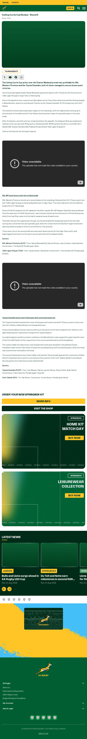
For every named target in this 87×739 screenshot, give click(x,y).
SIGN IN (70, 8)
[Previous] (4, 589)
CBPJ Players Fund (10, 695)
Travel (5, 2)
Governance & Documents (13, 691)
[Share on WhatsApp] (21, 77)
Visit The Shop (43, 408)
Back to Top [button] (43, 733)
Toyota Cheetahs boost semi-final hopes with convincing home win (28, 318)
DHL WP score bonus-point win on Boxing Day (20, 195)
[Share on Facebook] (16, 77)
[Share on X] (4, 77)
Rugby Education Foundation (14, 698)
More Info (43, 401)
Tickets (15, 2)
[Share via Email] (10, 77)
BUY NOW (74, 437)
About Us (6, 687)
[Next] (9, 589)
